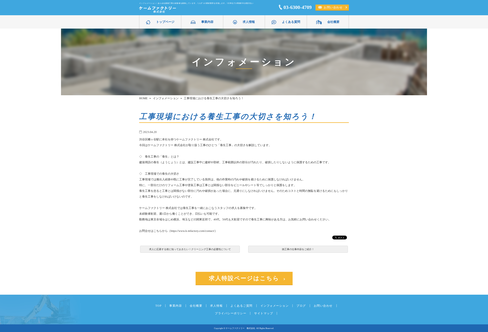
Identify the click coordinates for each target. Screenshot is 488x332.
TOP (158, 305)
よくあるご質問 (241, 305)
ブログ (301, 305)
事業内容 (207, 21)
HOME (143, 98)
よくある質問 (291, 21)
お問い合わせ (333, 7)
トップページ (165, 21)
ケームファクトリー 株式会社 (240, 328)
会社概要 (333, 21)
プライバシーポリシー (230, 313)
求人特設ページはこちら (244, 278)
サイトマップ (263, 313)
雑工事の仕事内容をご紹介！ (298, 249)
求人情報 (249, 21)
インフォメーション (166, 98)
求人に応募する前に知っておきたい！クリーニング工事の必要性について (190, 249)
